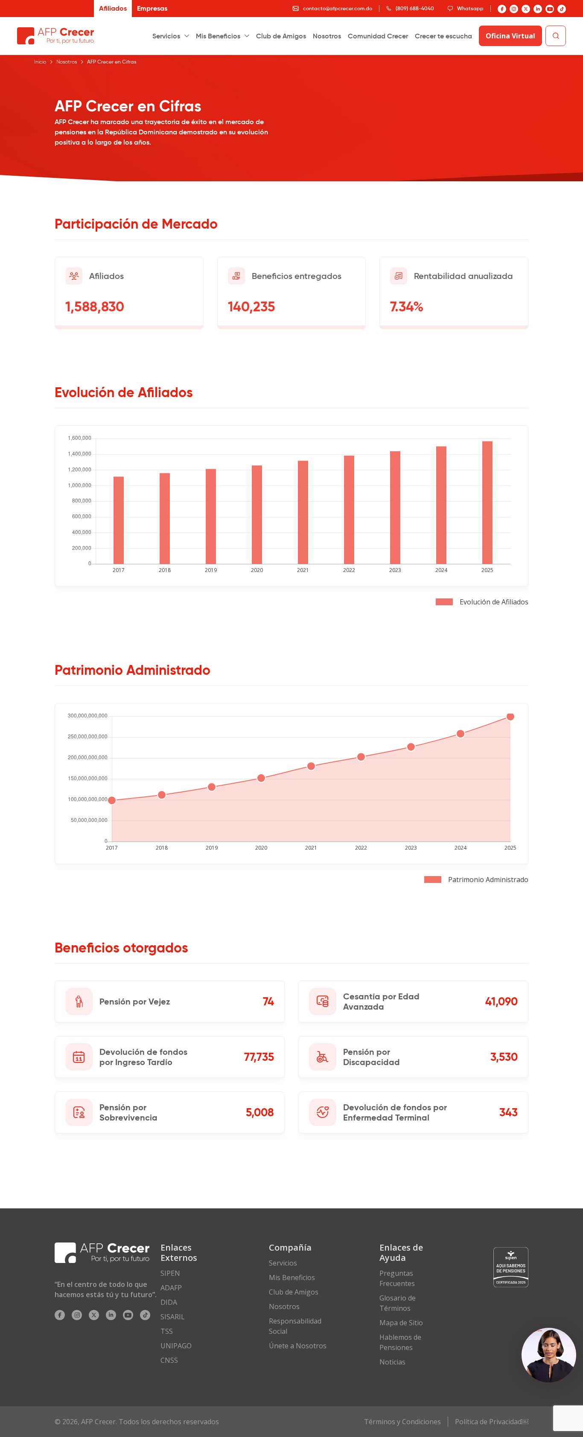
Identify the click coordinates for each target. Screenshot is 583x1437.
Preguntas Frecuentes (397, 1278)
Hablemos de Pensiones (400, 1342)
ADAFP (171, 1287)
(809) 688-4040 (415, 8)
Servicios (166, 36)
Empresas (152, 8)
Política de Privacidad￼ (491, 1421)
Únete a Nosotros (297, 1345)
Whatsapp (470, 8)
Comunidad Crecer (378, 36)
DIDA (168, 1302)
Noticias (392, 1362)
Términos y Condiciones (402, 1421)
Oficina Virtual (510, 36)
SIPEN (170, 1273)
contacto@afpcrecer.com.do (337, 8)
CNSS (169, 1360)
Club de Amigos (281, 36)
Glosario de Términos (397, 1303)
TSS (166, 1331)
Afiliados (113, 8)
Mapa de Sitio (401, 1322)
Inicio (40, 61)
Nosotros (327, 36)
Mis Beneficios (218, 36)
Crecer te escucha (443, 36)
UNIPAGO (176, 1345)
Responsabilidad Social (295, 1326)
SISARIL (172, 1316)
